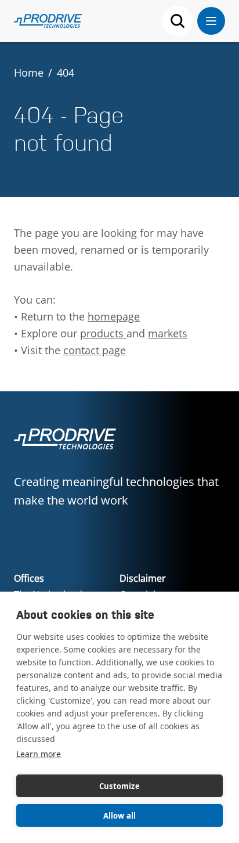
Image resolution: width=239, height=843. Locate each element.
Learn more (38, 753)
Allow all (119, 815)
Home (29, 73)
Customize (119, 786)
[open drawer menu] (211, 21)
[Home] (48, 21)
